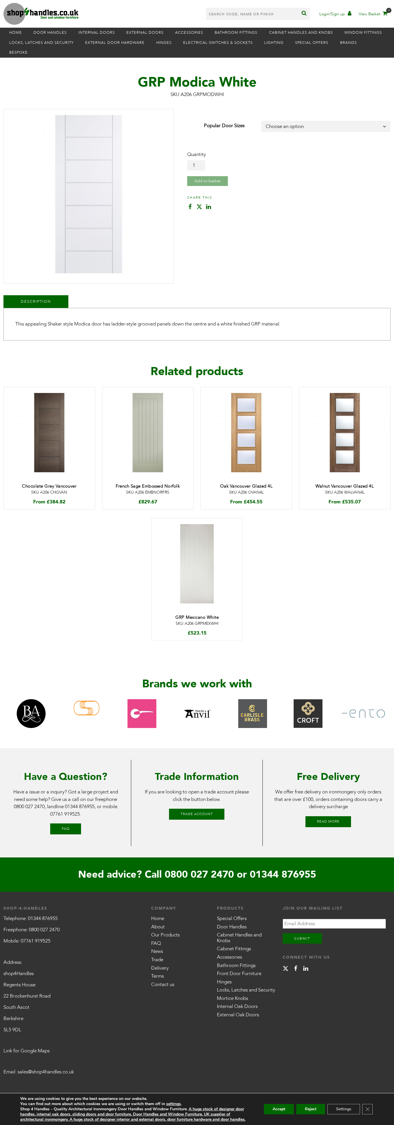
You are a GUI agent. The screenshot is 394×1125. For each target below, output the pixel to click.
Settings (343, 1109)
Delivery (160, 968)
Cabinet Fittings (234, 948)
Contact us (162, 984)
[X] (285, 969)
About (158, 926)
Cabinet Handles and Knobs (301, 32)
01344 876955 (80, 806)
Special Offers (311, 42)
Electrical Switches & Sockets (218, 42)
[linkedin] (306, 969)
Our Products (165, 935)
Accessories (189, 32)
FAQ (66, 828)
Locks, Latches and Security (41, 42)
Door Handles (50, 32)
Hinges (164, 42)
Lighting (274, 42)
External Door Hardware (115, 42)
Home (15, 32)
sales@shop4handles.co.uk (46, 1071)
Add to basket (207, 181)
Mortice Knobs (232, 998)
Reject (310, 1109)
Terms (157, 976)
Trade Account (197, 814)
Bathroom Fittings (236, 32)
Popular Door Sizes (224, 125)
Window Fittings (363, 32)
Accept (279, 1109)
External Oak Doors (238, 1014)
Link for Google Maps (26, 1050)
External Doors (145, 32)
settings (173, 1104)
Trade (157, 959)
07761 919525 (65, 814)
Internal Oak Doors (237, 1006)
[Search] (304, 14)
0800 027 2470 (29, 806)
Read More (328, 821)
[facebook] (296, 969)
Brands (348, 42)
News (157, 951)
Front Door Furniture (239, 973)
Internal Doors (96, 32)
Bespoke (18, 52)
